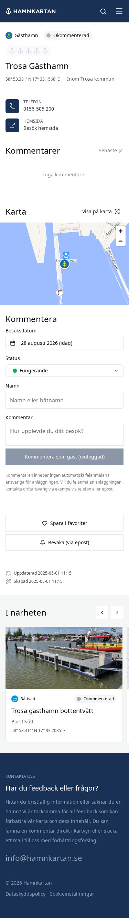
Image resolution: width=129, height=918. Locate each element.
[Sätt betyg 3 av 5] (28, 51)
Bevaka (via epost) (68, 542)
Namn (13, 385)
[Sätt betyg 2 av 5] (20, 51)
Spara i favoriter (68, 523)
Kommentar (19, 417)
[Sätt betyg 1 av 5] (12, 51)
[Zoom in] (121, 231)
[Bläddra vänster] (102, 612)
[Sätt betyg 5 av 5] (45, 51)
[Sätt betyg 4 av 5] (37, 51)
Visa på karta (97, 211)
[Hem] (31, 11)
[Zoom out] (121, 241)
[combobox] (64, 370)
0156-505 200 (38, 108)
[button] (65, 264)
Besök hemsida (40, 128)
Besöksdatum (21, 330)
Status (13, 358)
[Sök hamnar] (103, 11)
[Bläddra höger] (117, 612)
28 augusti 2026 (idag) (46, 343)
